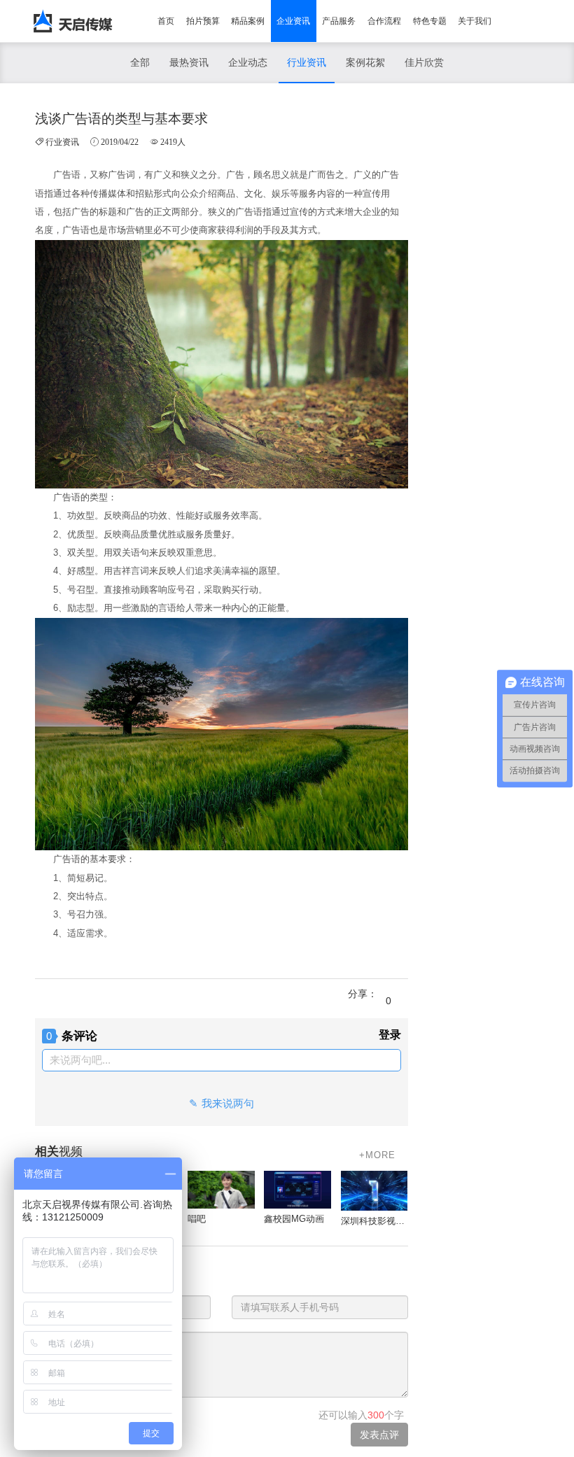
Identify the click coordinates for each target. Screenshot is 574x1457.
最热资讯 (189, 62)
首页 (166, 21)
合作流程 (384, 21)
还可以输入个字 (361, 1415)
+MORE (377, 1155)
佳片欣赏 (424, 62)
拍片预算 (203, 21)
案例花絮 (365, 62)
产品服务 (339, 21)
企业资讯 (293, 21)
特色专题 (430, 21)
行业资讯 (306, 62)
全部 (140, 62)
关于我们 (474, 21)
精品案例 (248, 21)
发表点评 (379, 1434)
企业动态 (247, 62)
